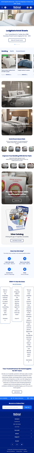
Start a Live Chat (25, 262)
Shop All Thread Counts (17, 40)
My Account (5, 7)
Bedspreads (18, 149)
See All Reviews (17, 284)
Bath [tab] (12, 51)
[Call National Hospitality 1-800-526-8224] (9, 258)
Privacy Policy (19, 451)
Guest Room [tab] (20, 51)
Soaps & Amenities (31, 148)
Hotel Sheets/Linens (25, 148)
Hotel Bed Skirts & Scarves (30, 164)
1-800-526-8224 (9, 262)
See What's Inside (17, 240)
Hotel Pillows (13, 165)
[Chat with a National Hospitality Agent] (24, 258)
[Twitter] (21, 444)
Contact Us (9, 273)
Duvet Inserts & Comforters (5, 164)
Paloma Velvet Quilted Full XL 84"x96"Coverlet (8, 71)
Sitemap (25, 451)
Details (18, 3)
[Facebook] (12, 444)
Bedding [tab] (5, 51)
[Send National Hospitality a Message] (9, 269)
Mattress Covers (11, 148)
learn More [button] (17, 392)
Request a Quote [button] (17, 103)
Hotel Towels (4, 148)
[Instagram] (17, 444)
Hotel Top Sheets (22, 164)
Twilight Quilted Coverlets (24, 70)
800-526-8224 (17, 424)
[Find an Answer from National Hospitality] (24, 269)
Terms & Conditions (11, 451)
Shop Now (17, 200)
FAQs (24, 273)
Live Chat (17, 426)
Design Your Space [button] (17, 131)
